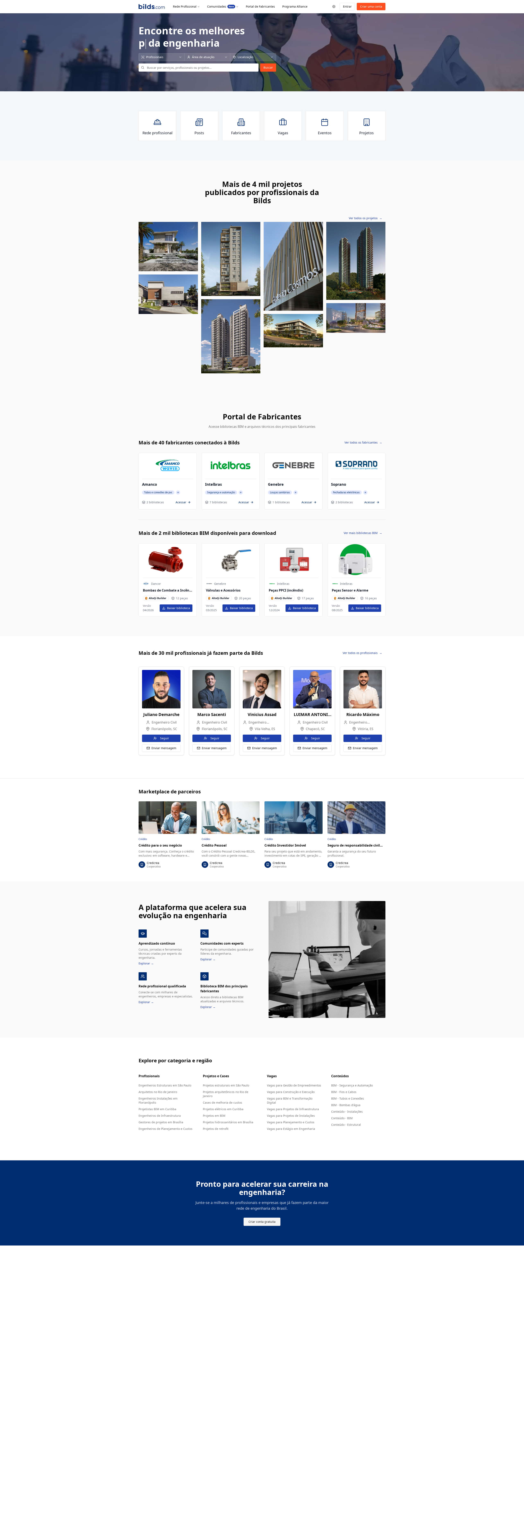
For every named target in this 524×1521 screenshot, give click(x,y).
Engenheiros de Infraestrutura (160, 1116)
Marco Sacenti (211, 714)
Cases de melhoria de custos (222, 1102)
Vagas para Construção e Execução (291, 1092)
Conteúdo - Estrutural (346, 1125)
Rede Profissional (184, 6)
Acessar (181, 502)
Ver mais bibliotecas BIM (363, 533)
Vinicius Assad (262, 714)
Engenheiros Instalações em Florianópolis (158, 1100)
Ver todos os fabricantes (363, 442)
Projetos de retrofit (215, 1129)
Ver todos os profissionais (362, 653)
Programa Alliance (294, 6)
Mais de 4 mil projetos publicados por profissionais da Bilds (262, 192)
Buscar (268, 67)
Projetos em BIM (214, 1116)
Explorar (146, 963)
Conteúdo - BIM (342, 1118)
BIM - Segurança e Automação (352, 1085)
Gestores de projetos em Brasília (161, 1122)
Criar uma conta (371, 6)
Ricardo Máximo (362, 714)
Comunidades (220, 6)
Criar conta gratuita (262, 1222)
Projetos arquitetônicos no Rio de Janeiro (225, 1094)
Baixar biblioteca (178, 608)
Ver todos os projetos (365, 218)
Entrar (347, 6)
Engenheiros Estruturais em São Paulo (165, 1085)
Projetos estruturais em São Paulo (226, 1085)
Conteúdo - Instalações (347, 1111)
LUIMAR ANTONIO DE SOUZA (312, 714)
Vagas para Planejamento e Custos (290, 1122)
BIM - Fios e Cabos (343, 1092)
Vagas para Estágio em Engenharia (291, 1129)
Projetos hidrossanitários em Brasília (228, 1122)
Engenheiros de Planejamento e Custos (165, 1129)
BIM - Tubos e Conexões (347, 1098)
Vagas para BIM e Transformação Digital (289, 1100)
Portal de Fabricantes (260, 6)
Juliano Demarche (161, 714)
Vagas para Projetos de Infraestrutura (293, 1109)
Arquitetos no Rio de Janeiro (158, 1092)
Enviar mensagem (163, 748)
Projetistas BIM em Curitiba (157, 1109)
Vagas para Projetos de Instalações (291, 1116)
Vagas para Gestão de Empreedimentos (294, 1085)
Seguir (164, 738)
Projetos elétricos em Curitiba (223, 1109)
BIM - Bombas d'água (345, 1105)
